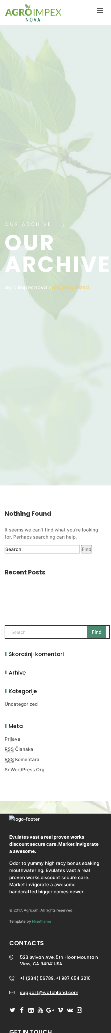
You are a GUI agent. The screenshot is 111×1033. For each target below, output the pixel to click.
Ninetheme (41, 921)
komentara (22, 759)
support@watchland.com (49, 992)
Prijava (12, 739)
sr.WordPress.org (24, 770)
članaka (19, 749)
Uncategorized (21, 704)
